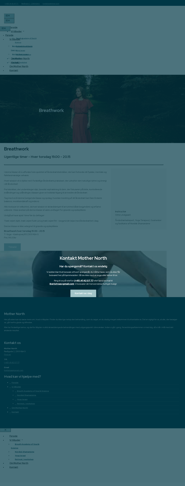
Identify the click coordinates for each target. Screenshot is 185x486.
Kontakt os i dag (83, 293)
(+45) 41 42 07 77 (83, 280)
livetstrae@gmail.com (62, 283)
